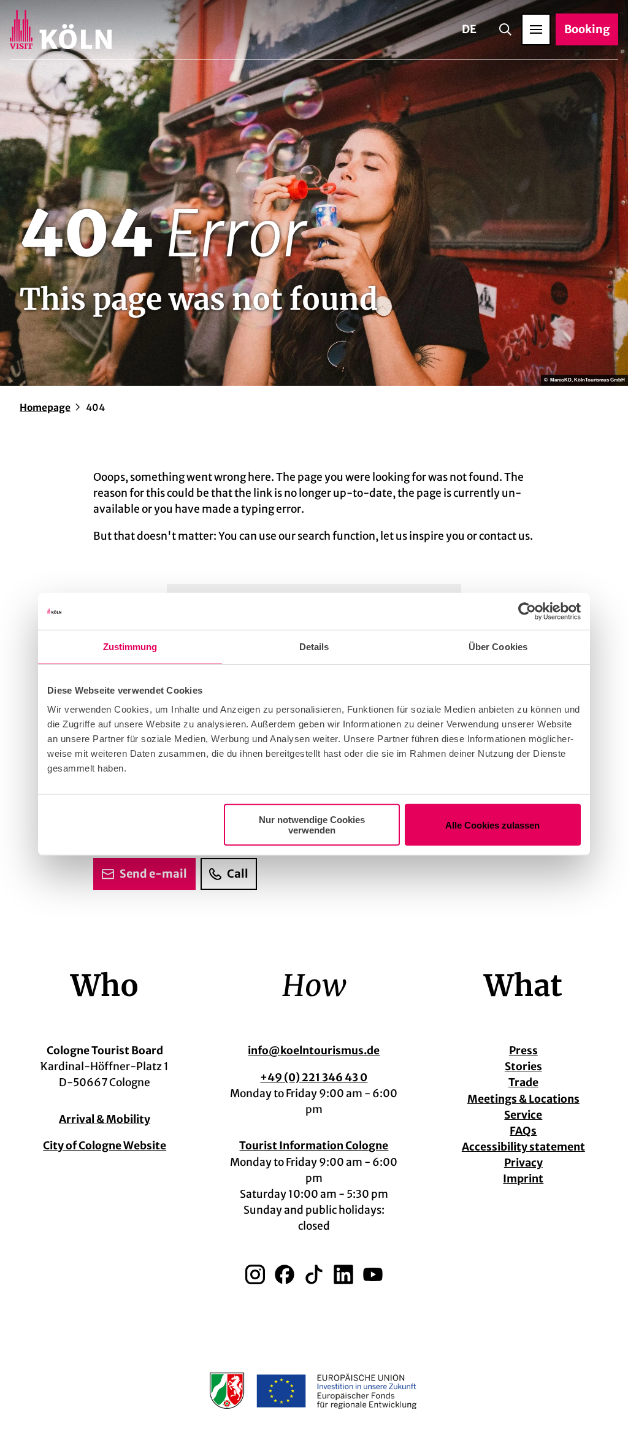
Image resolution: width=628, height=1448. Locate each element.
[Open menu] (536, 29)
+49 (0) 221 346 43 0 (313, 1077)
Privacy (523, 1163)
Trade (523, 1082)
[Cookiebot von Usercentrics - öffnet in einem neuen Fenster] (527, 611)
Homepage (45, 407)
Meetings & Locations (523, 1099)
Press (523, 1050)
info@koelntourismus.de (314, 1050)
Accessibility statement (523, 1147)
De (469, 29)
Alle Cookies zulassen (492, 824)
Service (523, 1115)
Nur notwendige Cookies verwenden (312, 824)
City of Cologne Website (104, 1145)
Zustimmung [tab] (130, 646)
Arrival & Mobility (104, 1119)
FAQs (523, 1131)
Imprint (523, 1179)
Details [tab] (314, 646)
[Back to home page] (61, 29)
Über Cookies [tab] (498, 646)
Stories (523, 1066)
